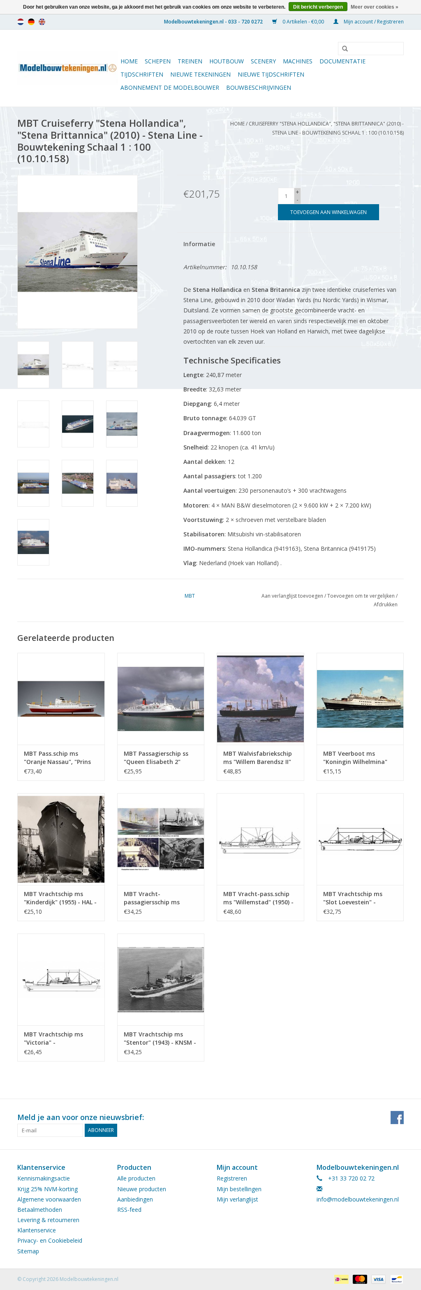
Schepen (158, 61)
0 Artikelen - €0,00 (303, 21)
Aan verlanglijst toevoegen (292, 595)
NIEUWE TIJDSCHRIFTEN (271, 74)
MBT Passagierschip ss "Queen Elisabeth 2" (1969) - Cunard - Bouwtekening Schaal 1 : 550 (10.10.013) (159, 758)
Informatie (199, 244)
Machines (297, 61)
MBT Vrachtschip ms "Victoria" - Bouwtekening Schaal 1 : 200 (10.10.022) (59, 1038)
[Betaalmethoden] (340, 1278)
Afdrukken (386, 604)
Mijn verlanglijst (237, 1199)
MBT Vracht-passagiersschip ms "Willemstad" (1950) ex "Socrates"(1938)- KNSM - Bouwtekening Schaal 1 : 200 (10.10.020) (160, 898)
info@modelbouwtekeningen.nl (358, 1199)
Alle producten (136, 1178)
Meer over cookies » (374, 7)
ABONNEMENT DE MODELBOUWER (169, 87)
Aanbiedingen (135, 1199)
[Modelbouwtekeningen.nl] (67, 68)
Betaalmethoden (39, 1209)
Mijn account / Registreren (373, 21)
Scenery (263, 61)
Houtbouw (226, 61)
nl (20, 22)
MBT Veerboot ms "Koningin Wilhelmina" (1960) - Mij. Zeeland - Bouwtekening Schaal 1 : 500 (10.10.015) (358, 758)
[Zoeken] (342, 49)
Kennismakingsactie (43, 1178)
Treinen (190, 61)
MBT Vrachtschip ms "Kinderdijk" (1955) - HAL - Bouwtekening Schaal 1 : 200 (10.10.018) (60, 898)
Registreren (232, 1178)
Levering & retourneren (48, 1220)
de (31, 22)
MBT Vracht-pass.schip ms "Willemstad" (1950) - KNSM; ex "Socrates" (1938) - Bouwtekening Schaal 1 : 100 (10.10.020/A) (258, 898)
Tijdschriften (141, 74)
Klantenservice (36, 1230)
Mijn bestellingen (239, 1189)
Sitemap (28, 1251)
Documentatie (342, 61)
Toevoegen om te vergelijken (361, 595)
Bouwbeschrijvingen (258, 87)
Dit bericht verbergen (318, 7)
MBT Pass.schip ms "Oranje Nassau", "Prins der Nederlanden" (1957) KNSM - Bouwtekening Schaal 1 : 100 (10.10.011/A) (58, 758)
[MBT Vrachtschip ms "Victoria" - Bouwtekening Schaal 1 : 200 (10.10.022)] (61, 979)
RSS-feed (129, 1209)
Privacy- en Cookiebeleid (49, 1240)
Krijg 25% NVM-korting (47, 1189)
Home (129, 61)
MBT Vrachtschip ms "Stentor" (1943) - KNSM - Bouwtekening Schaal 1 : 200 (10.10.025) (160, 1038)
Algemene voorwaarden (49, 1199)
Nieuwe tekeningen (200, 74)
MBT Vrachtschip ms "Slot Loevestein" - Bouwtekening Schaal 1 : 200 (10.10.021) (358, 898)
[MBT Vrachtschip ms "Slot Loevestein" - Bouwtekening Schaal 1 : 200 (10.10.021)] (360, 839)
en (42, 22)
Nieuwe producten (141, 1189)
